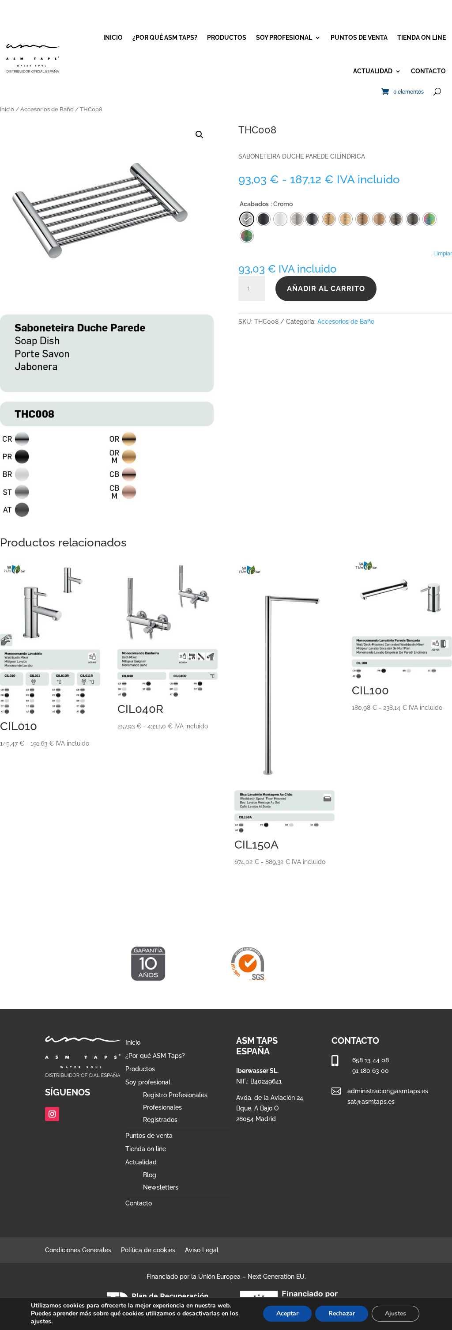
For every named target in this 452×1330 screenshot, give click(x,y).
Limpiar (442, 253)
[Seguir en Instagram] (52, 1114)
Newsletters (160, 1187)
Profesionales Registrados (162, 1113)
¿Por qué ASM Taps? (164, 37)
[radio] (312, 219)
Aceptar (287, 1313)
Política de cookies (148, 1250)
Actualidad (372, 71)
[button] (199, 135)
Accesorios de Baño (47, 109)
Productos (226, 37)
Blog (149, 1174)
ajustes (41, 1322)
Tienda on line (421, 37)
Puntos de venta (359, 37)
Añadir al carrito (326, 288)
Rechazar (341, 1313)
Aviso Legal (201, 1250)
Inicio (113, 37)
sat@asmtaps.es (371, 1101)
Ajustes (395, 1313)
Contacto (428, 71)
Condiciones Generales (78, 1250)
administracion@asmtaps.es (387, 1091)
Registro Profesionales (175, 1095)
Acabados (254, 204)
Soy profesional (284, 37)
